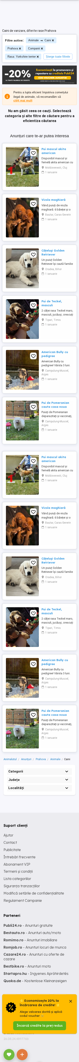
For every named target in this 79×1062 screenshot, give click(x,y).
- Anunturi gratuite (28, 925)
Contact (10, 842)
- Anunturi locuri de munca (35, 947)
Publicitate (12, 850)
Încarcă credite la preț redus (40, 1026)
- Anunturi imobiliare (30, 940)
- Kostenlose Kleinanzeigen (35, 981)
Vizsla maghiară (53, 199)
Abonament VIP (17, 864)
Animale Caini (39, 40)
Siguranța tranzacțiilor (22, 886)
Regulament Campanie (23, 900)
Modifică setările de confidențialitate (34, 893)
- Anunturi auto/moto (32, 932)
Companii (34, 48)
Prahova (12, 48)
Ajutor (8, 835)
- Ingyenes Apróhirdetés (36, 973)
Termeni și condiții (18, 871)
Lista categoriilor (17, 878)
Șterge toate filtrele (58, 56)
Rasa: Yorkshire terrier (21, 56)
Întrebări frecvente (20, 857)
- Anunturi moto (27, 966)
